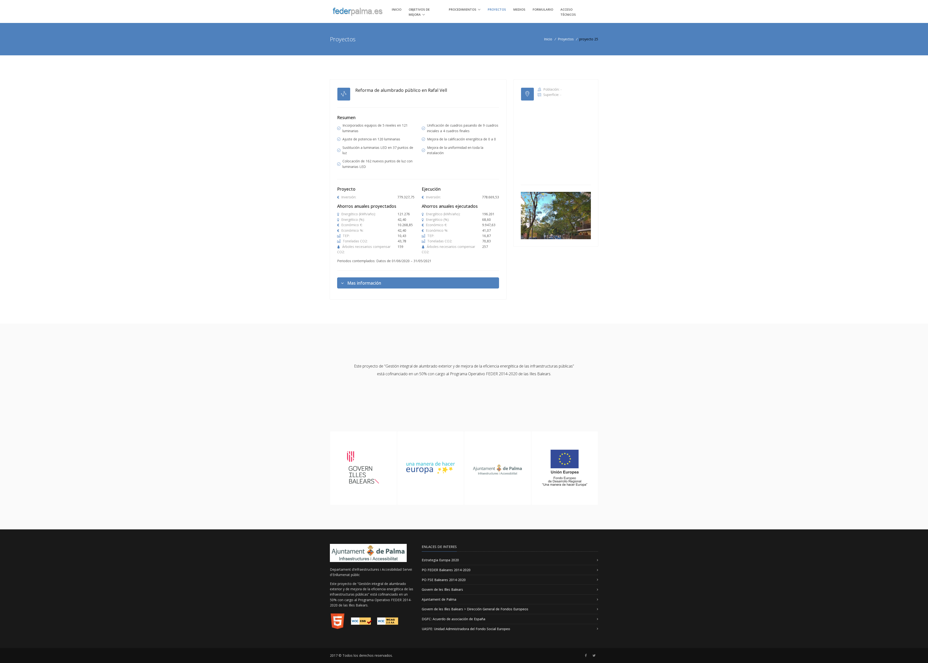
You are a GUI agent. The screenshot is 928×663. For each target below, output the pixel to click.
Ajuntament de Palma (439, 599)
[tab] (418, 283)
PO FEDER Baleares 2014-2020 (446, 570)
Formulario (543, 9)
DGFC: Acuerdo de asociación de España (453, 619)
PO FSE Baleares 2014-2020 (444, 579)
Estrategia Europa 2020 (440, 560)
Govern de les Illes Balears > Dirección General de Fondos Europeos (475, 609)
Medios (519, 9)
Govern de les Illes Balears (442, 589)
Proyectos (497, 9)
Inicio (396, 9)
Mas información (364, 283)
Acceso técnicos (568, 12)
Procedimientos (462, 9)
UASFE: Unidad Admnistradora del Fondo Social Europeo (466, 629)
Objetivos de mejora (419, 12)
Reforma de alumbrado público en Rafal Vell (401, 90)
